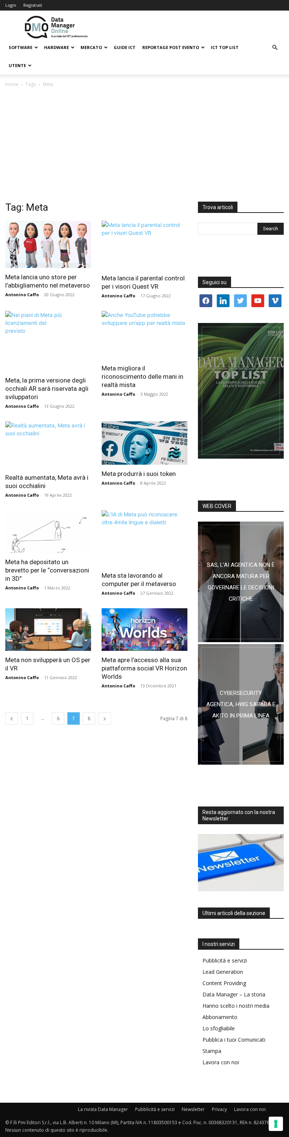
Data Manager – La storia (233, 994)
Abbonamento (219, 1017)
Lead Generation (222, 971)
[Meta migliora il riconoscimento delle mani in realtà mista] (144, 335)
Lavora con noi (220, 1062)
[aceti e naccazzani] (241, 704)
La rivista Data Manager (103, 1109)
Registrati (32, 5)
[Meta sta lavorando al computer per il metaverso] (144, 538)
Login (10, 5)
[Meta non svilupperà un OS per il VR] (48, 629)
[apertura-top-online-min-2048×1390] (241, 391)
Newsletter (193, 1109)
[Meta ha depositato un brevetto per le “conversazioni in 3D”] (48, 531)
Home (11, 84)
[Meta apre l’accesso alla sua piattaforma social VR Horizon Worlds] (144, 629)
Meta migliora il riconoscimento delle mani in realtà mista (142, 376)
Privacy (219, 1109)
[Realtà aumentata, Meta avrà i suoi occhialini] (48, 444)
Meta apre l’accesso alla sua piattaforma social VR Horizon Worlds (144, 668)
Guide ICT (124, 47)
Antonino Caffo (22, 294)
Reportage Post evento (170, 47)
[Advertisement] (144, 145)
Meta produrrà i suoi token (139, 473)
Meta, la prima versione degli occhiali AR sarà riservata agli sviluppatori (46, 388)
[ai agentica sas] (241, 582)
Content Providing (224, 983)
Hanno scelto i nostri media (235, 1005)
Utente (17, 65)
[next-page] (104, 718)
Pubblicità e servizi (224, 960)
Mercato (91, 47)
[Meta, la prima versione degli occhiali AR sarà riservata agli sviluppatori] (48, 341)
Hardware (56, 47)
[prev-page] (11, 718)
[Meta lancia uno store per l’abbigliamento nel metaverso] (48, 244)
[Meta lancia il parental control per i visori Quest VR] (144, 245)
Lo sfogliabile (218, 1028)
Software (20, 47)
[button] (275, 47)
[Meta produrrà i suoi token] (144, 443)
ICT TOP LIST (225, 47)
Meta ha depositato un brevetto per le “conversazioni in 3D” (47, 570)
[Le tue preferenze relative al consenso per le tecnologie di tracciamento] (276, 1124)
